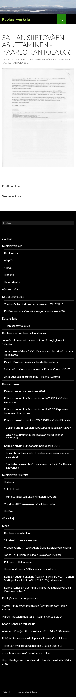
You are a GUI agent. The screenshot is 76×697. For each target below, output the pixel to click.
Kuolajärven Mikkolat (15, 474)
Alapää (8, 260)
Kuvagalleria (9, 318)
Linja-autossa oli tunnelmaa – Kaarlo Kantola (32, 376)
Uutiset (9, 511)
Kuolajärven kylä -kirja (17, 533)
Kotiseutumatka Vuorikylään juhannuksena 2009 (34, 311)
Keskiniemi (11, 253)
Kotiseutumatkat (13, 296)
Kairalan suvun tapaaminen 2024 (24, 391)
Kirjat (5, 525)
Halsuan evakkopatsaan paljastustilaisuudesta (33, 645)
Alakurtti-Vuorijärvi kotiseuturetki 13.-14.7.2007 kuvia (36, 631)
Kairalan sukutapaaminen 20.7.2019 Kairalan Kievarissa (38, 420)
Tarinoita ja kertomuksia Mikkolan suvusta (30, 496)
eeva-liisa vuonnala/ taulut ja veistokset (27, 653)
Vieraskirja (8, 518)
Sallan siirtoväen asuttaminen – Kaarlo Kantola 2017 (37, 369)
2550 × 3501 (21, 59)
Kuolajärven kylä (16, 19)
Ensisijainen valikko (71, 19)
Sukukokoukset (14, 489)
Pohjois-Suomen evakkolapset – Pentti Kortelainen (34, 638)
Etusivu (7, 238)
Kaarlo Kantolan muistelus (18, 624)
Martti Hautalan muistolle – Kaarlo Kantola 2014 (32, 616)
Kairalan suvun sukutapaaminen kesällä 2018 (32, 445)
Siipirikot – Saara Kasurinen (21, 540)
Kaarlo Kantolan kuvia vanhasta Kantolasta (31, 362)
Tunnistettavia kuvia (17, 325)
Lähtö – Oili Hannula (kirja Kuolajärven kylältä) (32, 554)
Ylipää (8, 267)
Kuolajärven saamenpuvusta (20, 598)
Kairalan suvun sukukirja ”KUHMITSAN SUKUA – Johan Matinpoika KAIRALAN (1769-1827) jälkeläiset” (39, 578)
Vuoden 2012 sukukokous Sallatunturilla (29, 504)
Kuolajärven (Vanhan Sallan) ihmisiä (24, 333)
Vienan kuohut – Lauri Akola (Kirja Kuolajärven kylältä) (38, 547)
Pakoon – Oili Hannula (18, 562)
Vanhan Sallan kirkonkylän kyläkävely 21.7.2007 (33, 304)
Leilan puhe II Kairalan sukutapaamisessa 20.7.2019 (38, 427)
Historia (9, 274)
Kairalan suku (10, 384)
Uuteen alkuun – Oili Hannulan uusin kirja (30, 569)
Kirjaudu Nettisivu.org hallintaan (19, 692)
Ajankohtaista (11, 289)
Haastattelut (12, 282)
